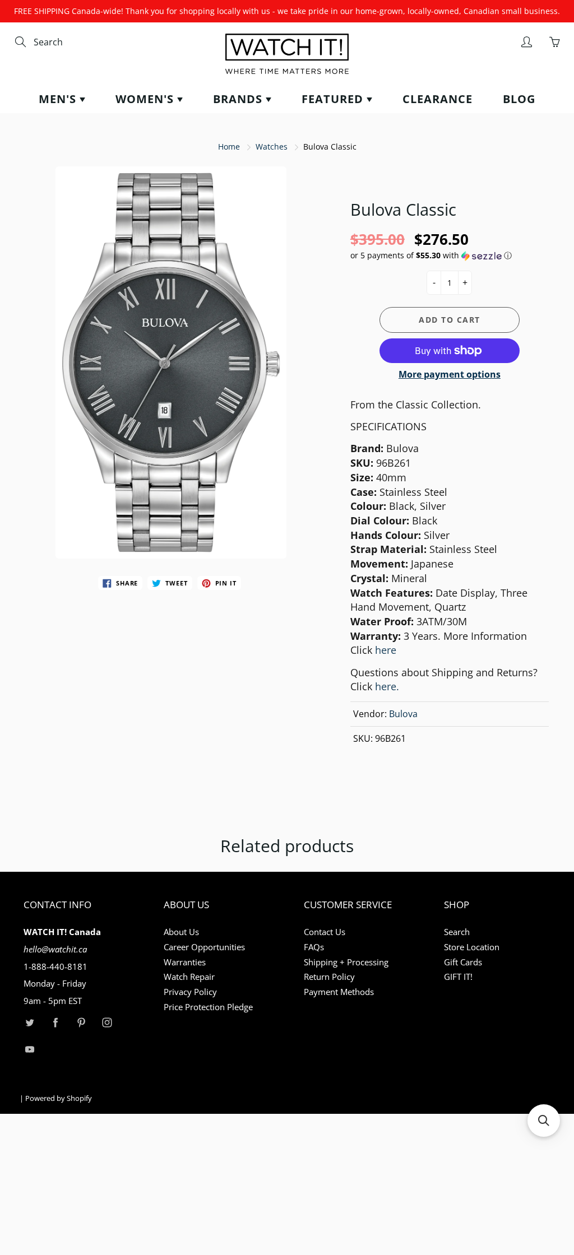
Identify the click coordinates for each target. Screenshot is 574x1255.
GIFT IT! (458, 977)
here (385, 650)
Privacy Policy (190, 992)
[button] (449, 255)
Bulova (403, 714)
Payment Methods (339, 992)
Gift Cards (463, 962)
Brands (239, 98)
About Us (181, 932)
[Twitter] (29, 1023)
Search (457, 932)
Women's (146, 98)
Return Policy (329, 977)
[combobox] (81, 42)
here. (387, 686)
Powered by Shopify (58, 1098)
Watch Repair (189, 977)
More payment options (450, 374)
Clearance (437, 98)
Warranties (185, 962)
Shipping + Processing (346, 962)
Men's (59, 98)
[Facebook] (55, 1023)
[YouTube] (29, 1049)
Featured (334, 98)
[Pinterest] (81, 1023)
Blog (519, 98)
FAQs (314, 947)
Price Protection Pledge (208, 1007)
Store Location (471, 947)
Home (229, 146)
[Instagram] (107, 1023)
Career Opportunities (204, 947)
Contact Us (324, 932)
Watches (272, 146)
